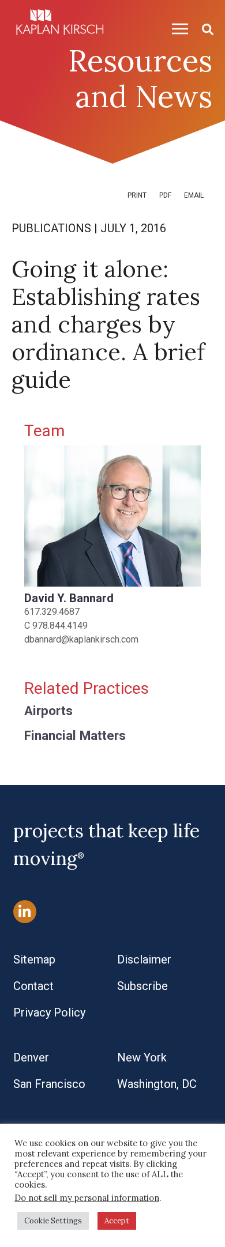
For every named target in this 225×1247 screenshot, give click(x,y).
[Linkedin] (24, 911)
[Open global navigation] (175, 28)
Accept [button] (116, 1221)
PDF (165, 195)
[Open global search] (203, 28)
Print (137, 195)
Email (194, 195)
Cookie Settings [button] (53, 1221)
